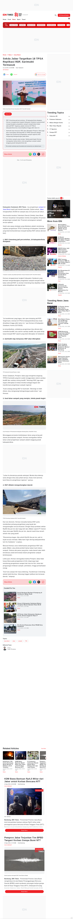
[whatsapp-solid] (30, 159)
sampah (6, 214)
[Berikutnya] (46, 755)
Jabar (10, 217)
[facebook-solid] (34, 159)
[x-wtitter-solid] (38, 159)
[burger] (69, 18)
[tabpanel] (24, 136)
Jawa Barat (15, 214)
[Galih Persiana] (5, 665)
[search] (56, 15)
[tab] (8, 115)
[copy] (43, 159)
